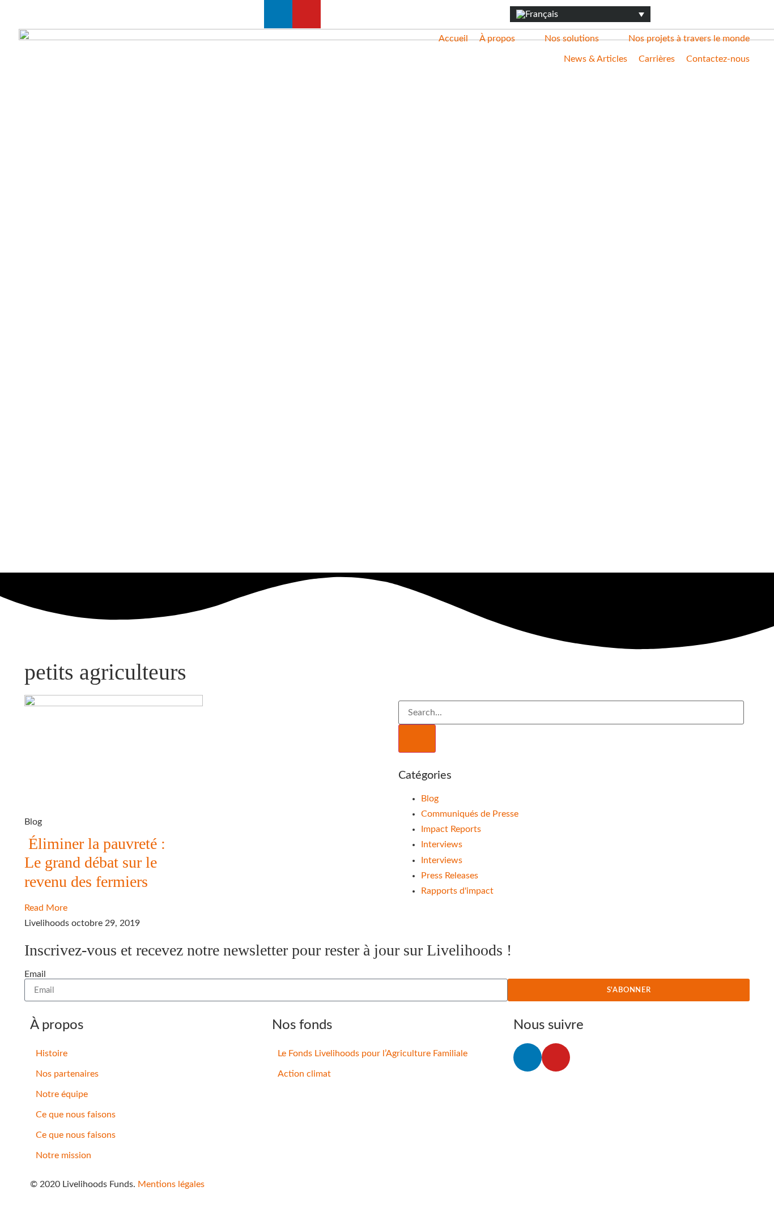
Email (35, 974)
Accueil (453, 38)
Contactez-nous (718, 58)
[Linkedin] (278, 14)
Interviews (441, 844)
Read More (45, 907)
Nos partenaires (67, 1073)
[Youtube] (306, 14)
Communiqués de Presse (469, 813)
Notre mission (63, 1155)
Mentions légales (171, 1184)
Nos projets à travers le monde (689, 38)
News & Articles (595, 58)
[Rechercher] (417, 738)
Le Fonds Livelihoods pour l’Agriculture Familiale (372, 1053)
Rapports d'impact (457, 890)
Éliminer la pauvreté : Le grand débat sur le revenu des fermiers (94, 862)
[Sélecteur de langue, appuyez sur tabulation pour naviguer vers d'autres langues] (580, 14)
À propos (497, 38)
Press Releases (449, 875)
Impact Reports (451, 829)
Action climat (304, 1073)
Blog (430, 798)
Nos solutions (572, 38)
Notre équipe (62, 1094)
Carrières (657, 58)
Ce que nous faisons (76, 1114)
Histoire (51, 1053)
